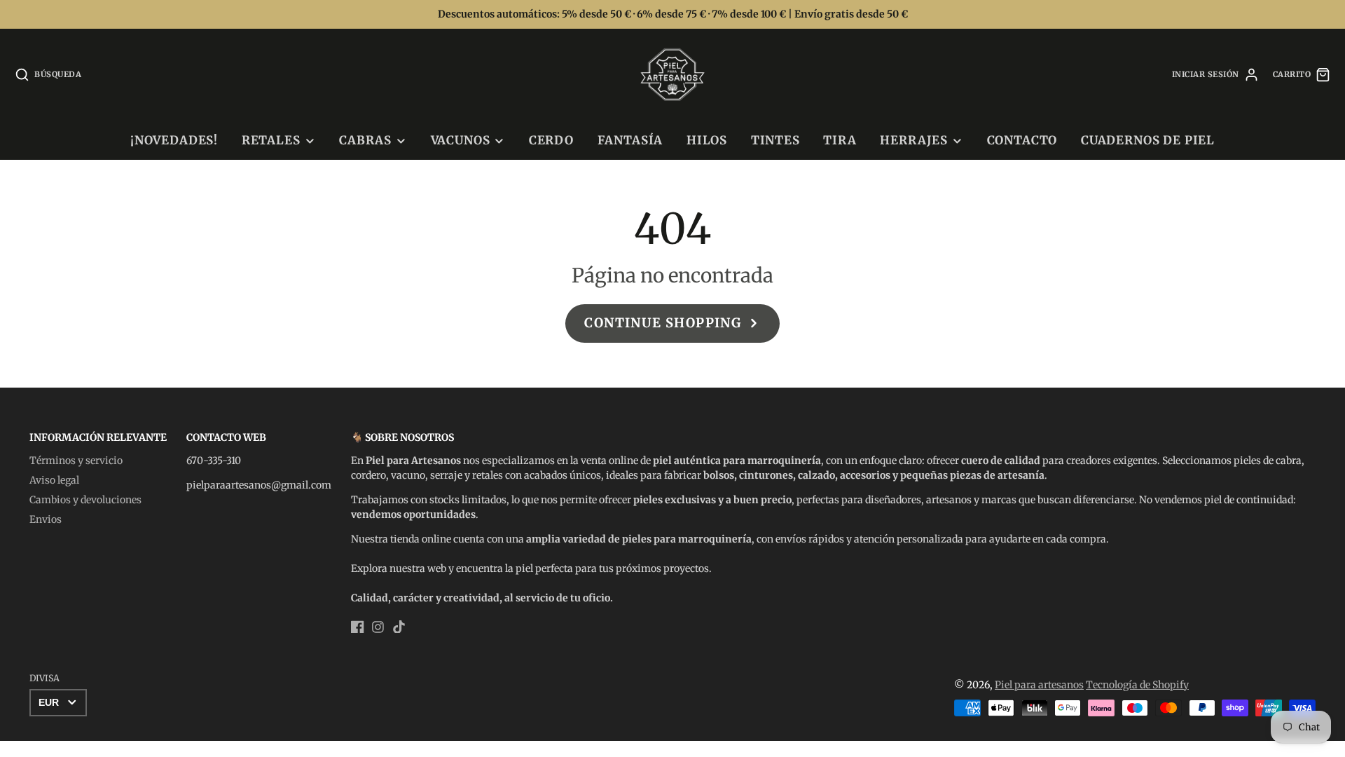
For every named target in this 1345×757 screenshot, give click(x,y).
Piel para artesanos (1039, 684)
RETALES (271, 140)
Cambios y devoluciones (85, 499)
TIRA (839, 140)
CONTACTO (1022, 140)
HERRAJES (914, 140)
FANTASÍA (630, 140)
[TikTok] (399, 627)
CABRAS (365, 140)
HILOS (707, 140)
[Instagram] (378, 627)
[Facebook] (357, 627)
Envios (45, 519)
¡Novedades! (174, 140)
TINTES (775, 140)
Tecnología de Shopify (1137, 684)
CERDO (551, 140)
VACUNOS (460, 140)
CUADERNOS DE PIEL (1148, 140)
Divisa (44, 678)
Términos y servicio (76, 460)
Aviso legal (54, 480)
